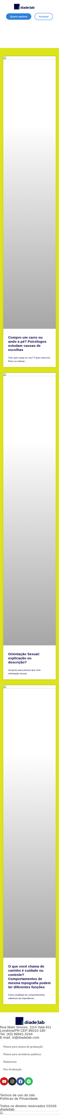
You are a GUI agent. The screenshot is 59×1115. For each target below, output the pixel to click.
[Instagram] (12, 1081)
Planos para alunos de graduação (23, 1046)
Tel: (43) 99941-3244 (16, 1034)
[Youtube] (4, 1081)
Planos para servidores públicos (22, 1054)
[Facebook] (20, 1081)
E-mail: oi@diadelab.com (19, 1037)
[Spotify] (29, 1081)
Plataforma (10, 1061)
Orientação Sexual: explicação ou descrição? (24, 658)
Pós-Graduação (12, 1069)
